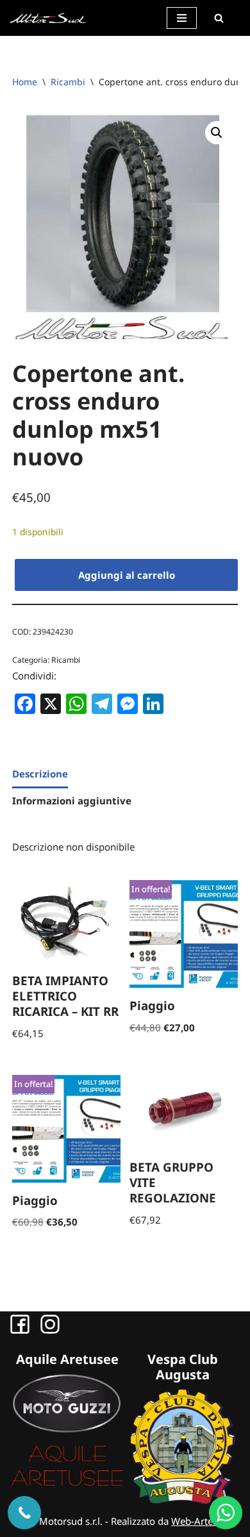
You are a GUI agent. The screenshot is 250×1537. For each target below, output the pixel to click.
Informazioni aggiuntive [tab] (71, 800)
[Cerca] (218, 18)
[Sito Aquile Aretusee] (67, 1485)
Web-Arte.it (196, 1521)
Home (24, 82)
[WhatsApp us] (225, 1512)
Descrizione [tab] (40, 773)
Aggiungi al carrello (126, 575)
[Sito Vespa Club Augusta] (182, 1500)
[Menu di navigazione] (182, 18)
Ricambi (68, 82)
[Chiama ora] (24, 1512)
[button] (216, 132)
